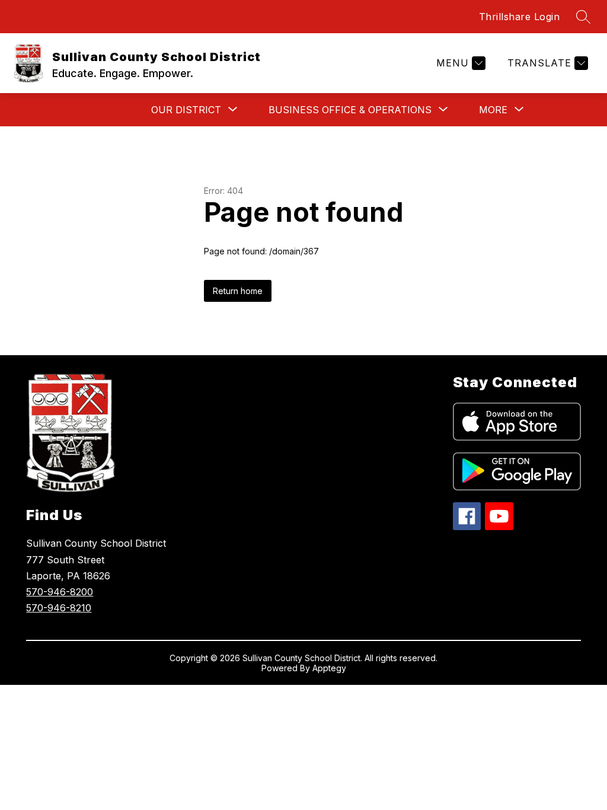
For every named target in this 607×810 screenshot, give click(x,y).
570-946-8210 (58, 608)
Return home (238, 291)
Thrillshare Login (519, 17)
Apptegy (329, 668)
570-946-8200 (59, 592)
